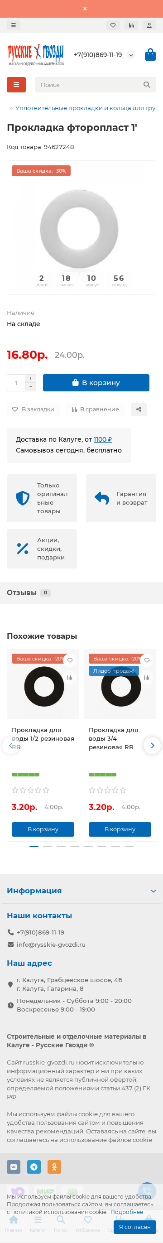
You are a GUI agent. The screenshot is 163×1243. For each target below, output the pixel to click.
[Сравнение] (131, 25)
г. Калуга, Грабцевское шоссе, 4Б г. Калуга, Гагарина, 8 (70, 984)
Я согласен (135, 1227)
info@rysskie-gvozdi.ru (51, 944)
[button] (10, 745)
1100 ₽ (103, 439)
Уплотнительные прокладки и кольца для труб (87, 107)
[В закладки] (70, 660)
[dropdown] (13, 25)
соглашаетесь (28, 1139)
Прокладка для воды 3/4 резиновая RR (113, 738)
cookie (88, 1114)
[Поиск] (147, 84)
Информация (34, 890)
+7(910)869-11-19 (98, 54)
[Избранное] (113, 25)
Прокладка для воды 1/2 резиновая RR (43, 738)
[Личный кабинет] (149, 25)
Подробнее (126, 1212)
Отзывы (27, 592)
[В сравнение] (70, 677)
